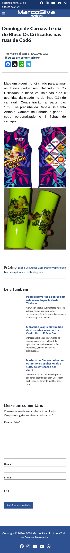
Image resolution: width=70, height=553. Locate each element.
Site (6, 490)
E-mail (8, 477)
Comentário (12, 421)
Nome (8, 464)
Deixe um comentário (22, 57)
